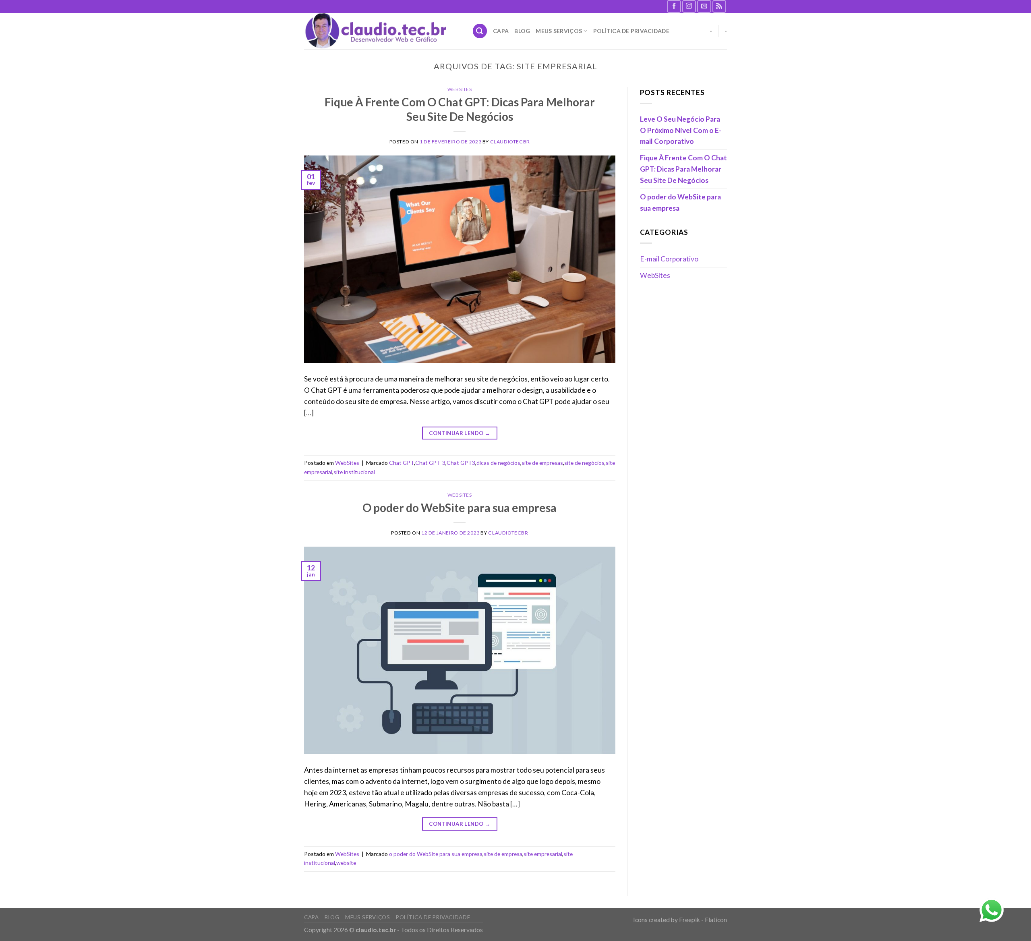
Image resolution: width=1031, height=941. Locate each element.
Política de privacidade (631, 30)
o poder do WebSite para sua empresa (435, 853)
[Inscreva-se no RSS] (719, 6)
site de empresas (542, 462)
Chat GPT (401, 462)
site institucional (354, 471)
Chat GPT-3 (430, 462)
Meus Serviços (559, 30)
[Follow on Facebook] (674, 6)
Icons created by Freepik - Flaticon (680, 919)
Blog (522, 30)
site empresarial (543, 853)
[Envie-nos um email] (704, 6)
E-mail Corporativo (669, 259)
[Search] (480, 31)
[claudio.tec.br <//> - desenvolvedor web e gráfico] (382, 31)
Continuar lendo (459, 433)
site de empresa (503, 853)
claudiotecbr (510, 142)
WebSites (459, 89)
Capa (501, 30)
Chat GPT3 (461, 462)
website (346, 862)
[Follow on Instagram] (689, 6)
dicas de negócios (498, 462)
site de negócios (584, 462)
